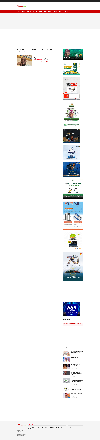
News (23, 11)
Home (19, 11)
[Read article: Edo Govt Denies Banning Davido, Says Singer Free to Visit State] (66, 366)
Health (40, 11)
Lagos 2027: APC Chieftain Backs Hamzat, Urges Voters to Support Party (76, 395)
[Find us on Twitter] (82, 1)
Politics (35, 11)
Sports (60, 11)
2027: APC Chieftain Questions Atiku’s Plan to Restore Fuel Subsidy (76, 359)
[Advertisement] (62, 5)
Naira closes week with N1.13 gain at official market (77, 352)
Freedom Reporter (38, 59)
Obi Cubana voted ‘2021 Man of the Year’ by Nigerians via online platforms (46, 57)
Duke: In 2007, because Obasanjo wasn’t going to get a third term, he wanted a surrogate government (77, 380)
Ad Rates (66, 11)
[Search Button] (82, 11)
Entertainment (47, 11)
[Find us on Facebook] (68, 427)
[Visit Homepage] (21, 6)
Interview (55, 11)
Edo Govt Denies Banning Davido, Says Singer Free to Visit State (76, 365)
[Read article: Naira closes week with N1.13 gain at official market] (66, 353)
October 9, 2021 (45, 59)
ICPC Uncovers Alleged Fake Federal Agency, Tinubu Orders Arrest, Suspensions (76, 388)
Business (29, 11)
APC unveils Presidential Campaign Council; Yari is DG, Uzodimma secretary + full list (76, 372)
